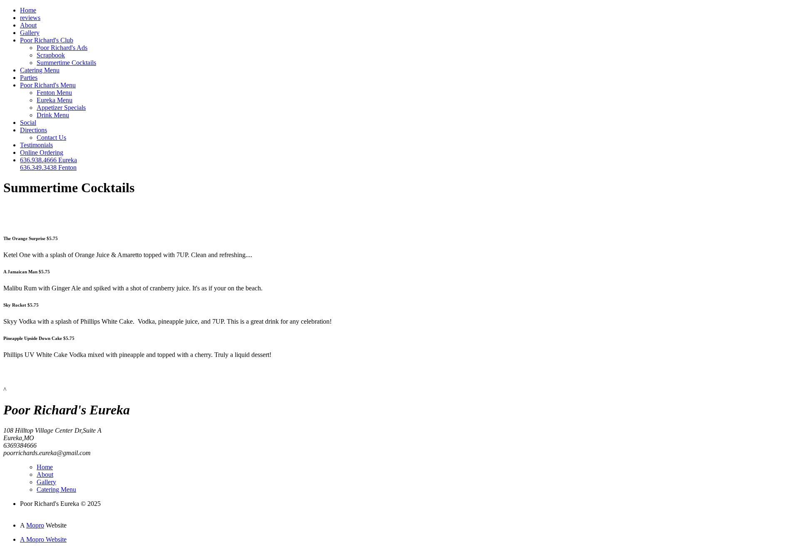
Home (28, 10)
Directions (33, 130)
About (28, 25)
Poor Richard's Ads (62, 47)
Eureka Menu (54, 100)
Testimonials (36, 145)
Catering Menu (40, 70)
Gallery (30, 32)
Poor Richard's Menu (48, 85)
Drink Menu (53, 115)
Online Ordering (41, 152)
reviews (30, 17)
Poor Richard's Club (46, 40)
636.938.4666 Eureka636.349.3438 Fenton (48, 163)
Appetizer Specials (61, 107)
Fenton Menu (54, 92)
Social (28, 122)
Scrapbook (51, 55)
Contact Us (51, 137)
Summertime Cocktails (66, 62)
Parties (28, 77)
